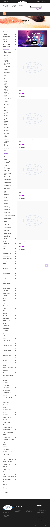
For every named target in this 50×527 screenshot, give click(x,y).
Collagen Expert (7, 72)
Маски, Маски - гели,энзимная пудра (7, 190)
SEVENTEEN (6, 328)
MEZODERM (6, 106)
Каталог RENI (17, 508)
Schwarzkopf (6, 325)
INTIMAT (5, 96)
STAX (4, 335)
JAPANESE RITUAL (7, 98)
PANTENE (5, 303)
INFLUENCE (5, 276)
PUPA (4, 308)
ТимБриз (5, 229)
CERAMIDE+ (6, 69)
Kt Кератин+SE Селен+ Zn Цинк (7, 102)
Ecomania (5, 81)
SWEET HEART (6, 340)
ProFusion (5, 305)
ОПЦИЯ (5, 420)
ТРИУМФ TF (6, 474)
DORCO (4, 241)
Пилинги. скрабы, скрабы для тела (7, 208)
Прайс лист (17, 512)
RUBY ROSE (6, 318)
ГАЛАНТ (5, 380)
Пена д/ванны (6, 206)
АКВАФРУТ (6, 153)
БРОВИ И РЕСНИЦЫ (8, 368)
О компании (28, 510)
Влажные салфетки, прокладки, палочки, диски (8, 375)
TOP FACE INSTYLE (7, 345)
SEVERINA (5, 330)
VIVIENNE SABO (7, 355)
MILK (5, 107)
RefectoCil (5, 310)
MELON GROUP (6, 288)
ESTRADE (5, 248)
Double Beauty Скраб (6, 74)
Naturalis (5, 113)
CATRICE (5, 41)
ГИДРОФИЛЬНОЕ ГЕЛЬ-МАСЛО (7, 165)
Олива (5, 204)
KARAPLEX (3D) (7, 99)
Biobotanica (6, 60)
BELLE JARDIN (6, 36)
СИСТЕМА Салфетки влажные (8, 220)
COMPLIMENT (27, 23)
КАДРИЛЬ (5, 407)
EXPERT (5, 83)
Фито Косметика (7, 479)
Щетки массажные (7, 481)
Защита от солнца (7, 171)
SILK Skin (5, 138)
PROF (5, 122)
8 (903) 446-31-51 (42, 1)
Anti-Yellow (6, 54)
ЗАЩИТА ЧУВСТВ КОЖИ (7, 174)
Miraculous (6, 110)
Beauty (5, 58)
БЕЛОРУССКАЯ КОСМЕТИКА (6, 364)
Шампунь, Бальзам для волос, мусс (7, 236)
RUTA (4, 323)
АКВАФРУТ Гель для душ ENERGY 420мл (28, 88)
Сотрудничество (29, 511)
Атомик (5, 159)
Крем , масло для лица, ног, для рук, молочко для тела (7, 184)
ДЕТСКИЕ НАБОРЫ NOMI (7, 399)
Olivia (5, 116)
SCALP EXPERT (7, 132)
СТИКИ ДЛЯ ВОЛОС (7, 469)
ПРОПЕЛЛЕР (6, 454)
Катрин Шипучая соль (7, 177)
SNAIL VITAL (6, 141)
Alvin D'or (5, 31)
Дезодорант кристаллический (7, 389)
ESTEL (4, 246)
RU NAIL (5, 315)
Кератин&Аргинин (7, 179)
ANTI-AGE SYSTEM (7, 52)
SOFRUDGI (6, 142)
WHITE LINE (6, 358)
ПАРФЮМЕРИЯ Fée (7, 427)
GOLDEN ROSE (6, 273)
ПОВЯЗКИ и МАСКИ (7, 452)
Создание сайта (37, 525)
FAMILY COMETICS (7, 258)
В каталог (34, 42)
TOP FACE (5, 343)
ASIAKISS (5, 34)
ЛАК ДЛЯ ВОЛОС (7, 417)
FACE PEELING (6, 86)
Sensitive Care (6, 133)
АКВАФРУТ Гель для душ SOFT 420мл (27, 241)
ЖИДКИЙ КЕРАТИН (7, 170)
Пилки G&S (6, 449)
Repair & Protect (7, 125)
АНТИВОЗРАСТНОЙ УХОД (8, 155)
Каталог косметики (18, 510)
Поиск (44, 6)
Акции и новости (18, 511)
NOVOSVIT (5, 298)
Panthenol (6, 121)
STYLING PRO (6, 145)
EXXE (5, 84)
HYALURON (6, 87)
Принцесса (6, 210)
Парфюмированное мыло (8, 443)
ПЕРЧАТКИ (5, 447)
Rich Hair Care (6, 129)
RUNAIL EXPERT (6, 320)
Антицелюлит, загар (7, 158)
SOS (4, 144)
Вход (38, 9)
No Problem (6, 115)
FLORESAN (5, 268)
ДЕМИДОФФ (6, 395)
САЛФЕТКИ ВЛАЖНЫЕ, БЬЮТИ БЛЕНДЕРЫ (8, 461)
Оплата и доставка (29, 508)
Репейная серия (7, 212)
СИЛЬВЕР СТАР (6, 464)
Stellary (5, 338)
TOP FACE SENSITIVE (8, 348)
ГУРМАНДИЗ (6, 385)
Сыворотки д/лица (7, 227)
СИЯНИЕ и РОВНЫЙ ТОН (6, 223)
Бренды (27, 512)
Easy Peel (5, 78)
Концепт (5, 180)
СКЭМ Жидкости (7, 466)
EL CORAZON (6, 243)
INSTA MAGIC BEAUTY (6, 94)
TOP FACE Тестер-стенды (7, 352)
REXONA (5, 313)
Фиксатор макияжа (7, 233)
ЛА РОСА (5, 412)
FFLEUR (5, 266)
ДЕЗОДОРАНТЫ (6, 392)
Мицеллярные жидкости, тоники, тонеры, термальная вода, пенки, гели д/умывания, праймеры (7, 199)
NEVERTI (5, 295)
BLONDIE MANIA (7, 63)
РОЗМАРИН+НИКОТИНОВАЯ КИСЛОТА (8, 216)
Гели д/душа (6, 162)
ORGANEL (6, 119)
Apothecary (6, 55)
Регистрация (38, 8)
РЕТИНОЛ (6, 213)
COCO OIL (5, 71)
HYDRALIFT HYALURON (6, 91)
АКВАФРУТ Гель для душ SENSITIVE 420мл (28, 190)
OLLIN (4, 300)
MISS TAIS (5, 291)
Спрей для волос (7, 226)
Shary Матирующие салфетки (7, 136)
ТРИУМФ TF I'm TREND (8, 476)
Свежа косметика (7, 218)
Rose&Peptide (6, 130)
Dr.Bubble (6, 77)
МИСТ (5, 192)
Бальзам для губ (7, 161)
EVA (4, 251)
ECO (4, 80)
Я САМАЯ (5, 484)
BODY (5, 64)
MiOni (5, 109)
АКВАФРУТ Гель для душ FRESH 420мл (27, 139)
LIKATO (4, 278)
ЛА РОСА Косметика (8, 415)
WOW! (5, 150)
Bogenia (5, 39)
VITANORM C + (6, 148)
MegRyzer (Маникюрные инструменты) (6, 283)
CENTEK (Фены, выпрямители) (6, 45)
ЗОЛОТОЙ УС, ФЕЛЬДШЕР (6, 404)
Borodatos (6, 67)
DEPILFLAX (5, 238)
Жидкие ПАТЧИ (7, 168)
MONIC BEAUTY (6, 293)
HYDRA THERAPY (7, 89)
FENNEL (5, 263)
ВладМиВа (5, 370)
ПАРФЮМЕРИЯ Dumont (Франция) (7, 423)
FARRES (5, 261)
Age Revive (6, 51)
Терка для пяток (7, 471)
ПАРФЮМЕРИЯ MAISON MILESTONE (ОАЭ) (8, 432)
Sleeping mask (6, 139)
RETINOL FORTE (7, 127)
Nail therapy (6, 112)
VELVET (5, 147)
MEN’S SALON (6, 104)
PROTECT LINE (6, 124)
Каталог (21, 23)
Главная (16, 23)
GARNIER (5, 271)
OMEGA (5, 118)
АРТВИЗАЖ (5, 360)
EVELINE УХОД (6, 256)
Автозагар (6, 151)
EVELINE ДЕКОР (7, 253)
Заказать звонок (23, 1)
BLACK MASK (6, 61)
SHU (4, 333)
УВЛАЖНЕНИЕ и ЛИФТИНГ (7, 231)
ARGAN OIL (6, 57)
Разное (4, 457)
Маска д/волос (7, 186)
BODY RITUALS (7, 66)
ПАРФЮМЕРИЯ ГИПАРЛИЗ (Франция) (8, 438)
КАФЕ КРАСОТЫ (7, 410)
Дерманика (6, 167)
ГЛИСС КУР (5, 382)
